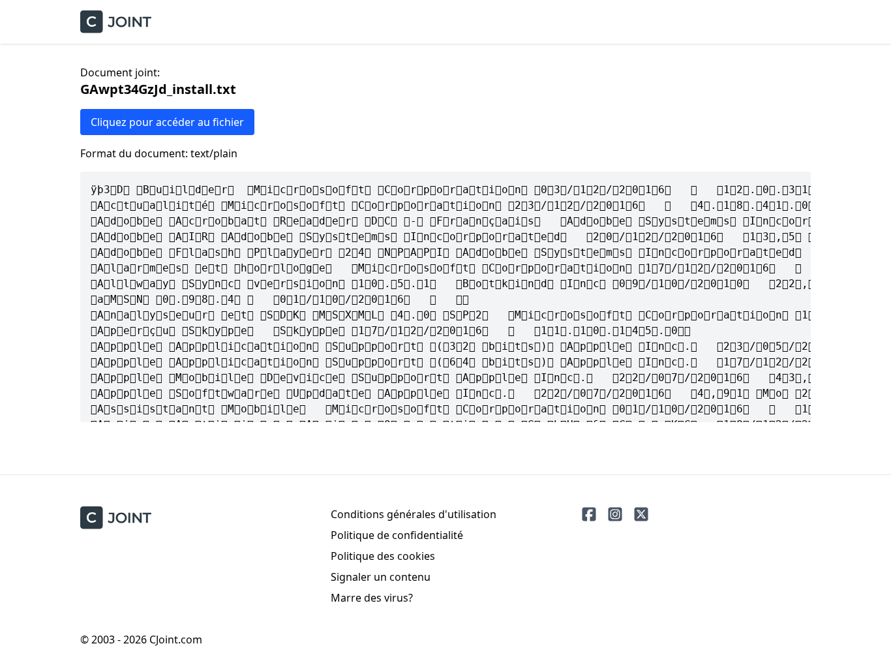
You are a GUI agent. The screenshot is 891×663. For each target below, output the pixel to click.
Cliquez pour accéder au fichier (167, 122)
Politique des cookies (383, 556)
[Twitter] (641, 514)
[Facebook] (589, 514)
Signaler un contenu (380, 577)
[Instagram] (615, 514)
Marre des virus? (372, 598)
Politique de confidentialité (397, 535)
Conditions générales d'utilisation (413, 514)
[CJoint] (115, 517)
